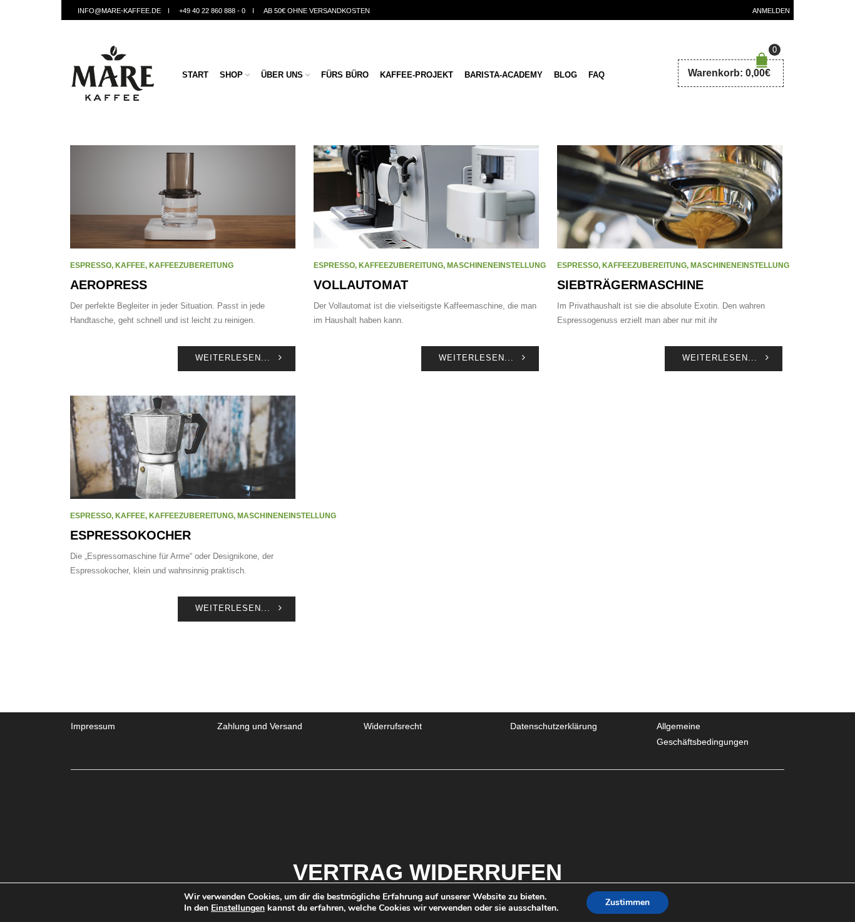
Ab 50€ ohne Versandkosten (317, 10)
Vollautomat (361, 285)
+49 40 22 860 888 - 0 (212, 10)
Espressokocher (130, 535)
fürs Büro (345, 74)
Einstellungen (238, 908)
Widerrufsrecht (393, 726)
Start (195, 74)
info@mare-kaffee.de (119, 10)
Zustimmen (627, 902)
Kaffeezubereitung (191, 265)
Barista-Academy (503, 74)
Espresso (90, 265)
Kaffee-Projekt (416, 74)
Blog (565, 74)
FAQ (596, 74)
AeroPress (108, 285)
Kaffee (130, 265)
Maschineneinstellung (496, 265)
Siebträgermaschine (630, 285)
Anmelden (771, 10)
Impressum (93, 726)
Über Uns (282, 74)
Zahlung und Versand (259, 726)
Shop (231, 74)
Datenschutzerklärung (553, 726)
